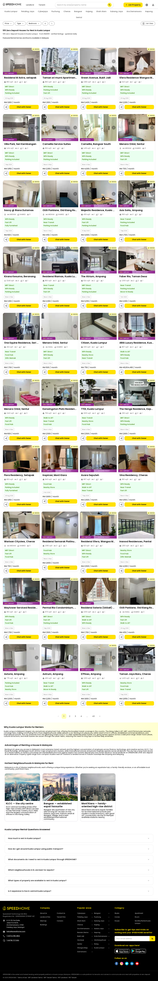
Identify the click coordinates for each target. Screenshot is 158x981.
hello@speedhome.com (16, 931)
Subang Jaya (116, 11)
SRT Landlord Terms (35, 978)
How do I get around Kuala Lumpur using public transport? (35, 849)
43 (93, 716)
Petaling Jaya (27, 11)
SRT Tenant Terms (50, 978)
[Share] (6, 107)
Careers (60, 921)
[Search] (109, 5)
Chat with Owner (24, 107)
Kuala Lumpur (11, 11)
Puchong (55, 11)
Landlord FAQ (45, 917)
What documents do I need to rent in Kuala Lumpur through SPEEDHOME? (42, 859)
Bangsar (78, 11)
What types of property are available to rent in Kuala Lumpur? (37, 880)
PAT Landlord (62, 978)
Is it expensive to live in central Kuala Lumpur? (29, 891)
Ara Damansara (134, 11)
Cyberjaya (43, 11)
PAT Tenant (72, 978)
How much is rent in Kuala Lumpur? (24, 838)
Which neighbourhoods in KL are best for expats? (31, 870)
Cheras (67, 11)
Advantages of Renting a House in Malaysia (28, 745)
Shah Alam (101, 11)
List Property (134, 5)
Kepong (149, 11)
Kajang (89, 11)
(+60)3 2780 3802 (13, 936)
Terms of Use (22, 978)
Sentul (79, 17)
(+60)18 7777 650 (13, 940)
